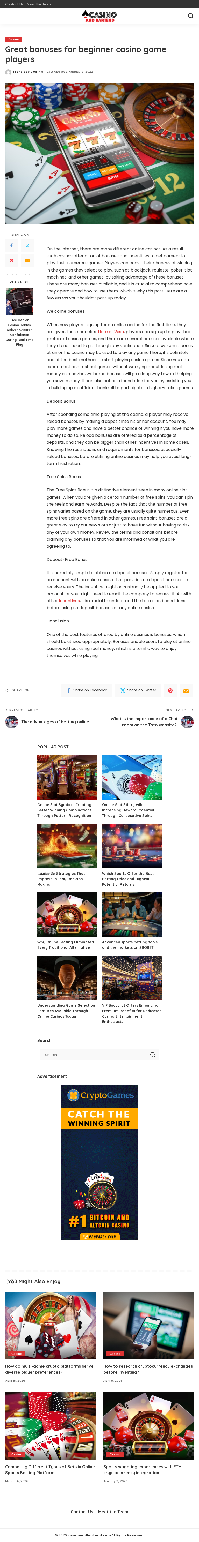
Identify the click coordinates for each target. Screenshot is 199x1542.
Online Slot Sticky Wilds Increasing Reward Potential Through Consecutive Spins (128, 810)
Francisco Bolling (28, 71)
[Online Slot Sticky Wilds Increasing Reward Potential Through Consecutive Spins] (132, 777)
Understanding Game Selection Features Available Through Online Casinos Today (66, 1011)
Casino (13, 39)
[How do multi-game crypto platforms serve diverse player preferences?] (50, 1325)
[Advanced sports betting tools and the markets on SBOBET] (132, 914)
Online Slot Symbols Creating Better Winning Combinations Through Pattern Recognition (64, 810)
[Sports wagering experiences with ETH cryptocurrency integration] (148, 1426)
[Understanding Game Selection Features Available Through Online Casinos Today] (67, 978)
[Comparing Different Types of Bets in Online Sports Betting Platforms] (50, 1426)
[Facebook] (11, 245)
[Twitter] (27, 245)
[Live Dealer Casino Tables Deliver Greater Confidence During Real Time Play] (19, 301)
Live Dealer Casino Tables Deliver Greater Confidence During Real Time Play (19, 332)
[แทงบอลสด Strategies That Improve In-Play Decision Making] (67, 846)
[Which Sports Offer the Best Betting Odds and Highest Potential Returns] (132, 846)
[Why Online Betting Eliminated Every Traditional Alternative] (67, 914)
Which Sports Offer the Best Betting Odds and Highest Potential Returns (128, 879)
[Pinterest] (11, 260)
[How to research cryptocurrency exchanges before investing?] (148, 1325)
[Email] (27, 260)
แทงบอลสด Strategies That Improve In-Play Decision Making (61, 879)
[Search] (191, 16)
